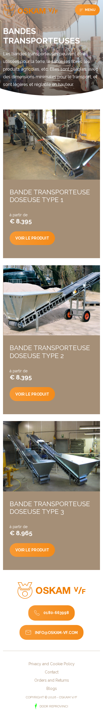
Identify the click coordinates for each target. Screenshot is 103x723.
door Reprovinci (53, 706)
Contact (52, 672)
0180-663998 (56, 612)
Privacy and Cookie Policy (52, 664)
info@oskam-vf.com (56, 632)
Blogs (51, 688)
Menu (89, 10)
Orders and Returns (51, 680)
